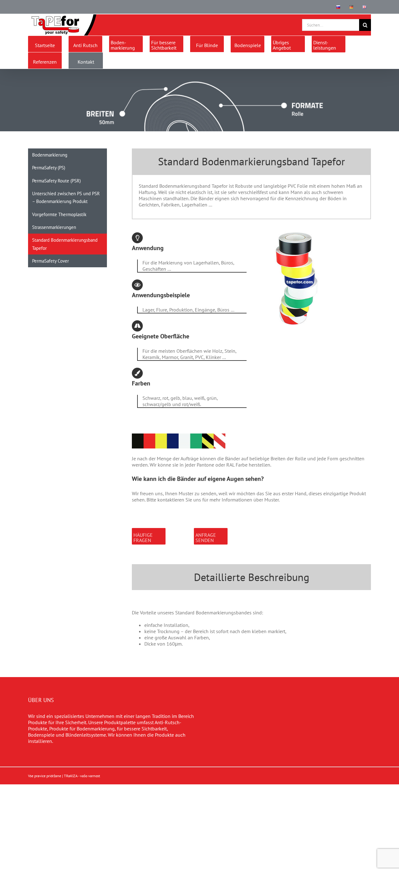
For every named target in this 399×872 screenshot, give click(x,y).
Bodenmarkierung (49, 155)
